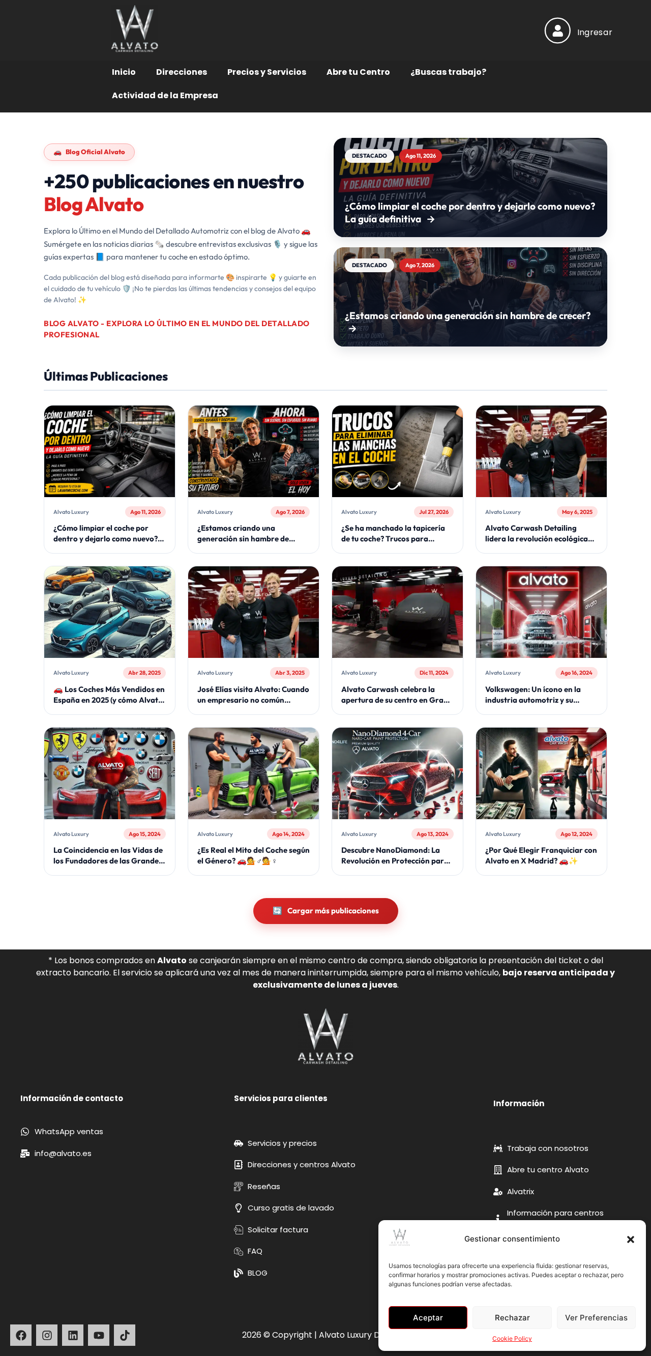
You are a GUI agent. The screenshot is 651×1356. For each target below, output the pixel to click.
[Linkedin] (72, 1335)
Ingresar (594, 32)
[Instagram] (46, 1335)
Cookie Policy (512, 1338)
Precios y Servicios (266, 72)
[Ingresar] (558, 30)
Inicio (124, 72)
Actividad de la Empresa (165, 95)
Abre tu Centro (358, 72)
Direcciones (181, 72)
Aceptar (428, 1317)
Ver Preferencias (596, 1317)
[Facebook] (21, 1335)
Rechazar (512, 1317)
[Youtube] (98, 1335)
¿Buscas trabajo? (448, 72)
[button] (631, 1239)
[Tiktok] (124, 1335)
